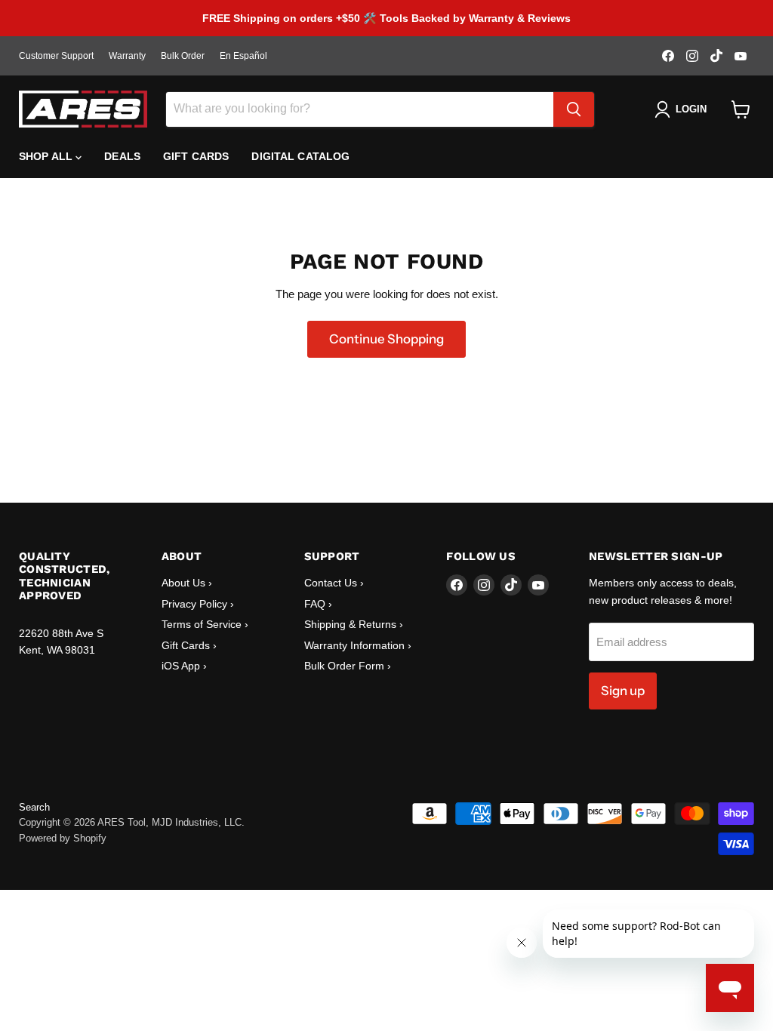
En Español (243, 56)
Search (34, 807)
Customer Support (56, 56)
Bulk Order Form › (347, 666)
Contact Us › (334, 583)
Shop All (47, 156)
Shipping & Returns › (353, 624)
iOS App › (184, 666)
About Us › (187, 583)
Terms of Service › (205, 624)
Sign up (623, 690)
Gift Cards (196, 156)
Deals (122, 156)
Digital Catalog (300, 156)
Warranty (127, 56)
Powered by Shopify (62, 838)
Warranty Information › (357, 645)
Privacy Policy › (198, 604)
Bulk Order (183, 56)
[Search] (573, 109)
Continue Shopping (386, 338)
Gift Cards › (189, 645)
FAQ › (318, 604)
